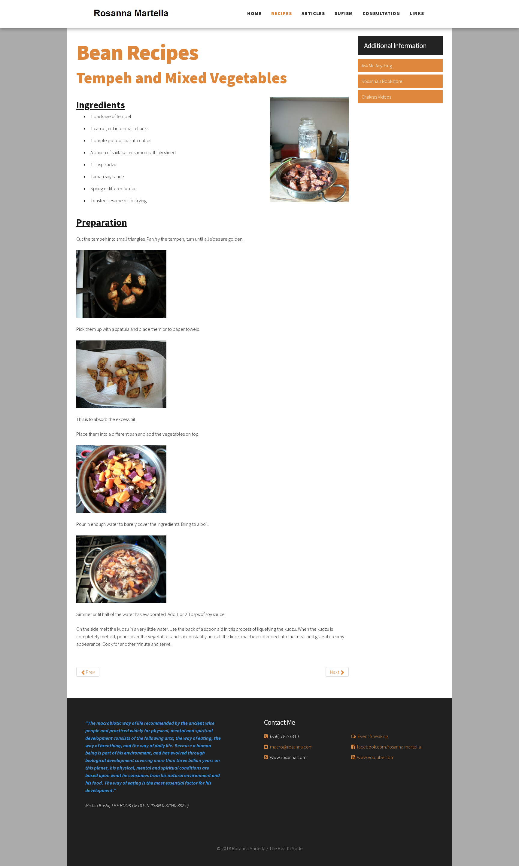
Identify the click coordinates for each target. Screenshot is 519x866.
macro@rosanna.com (291, 747)
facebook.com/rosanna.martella (389, 747)
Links (417, 13)
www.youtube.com (375, 757)
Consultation (381, 13)
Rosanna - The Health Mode (135, 14)
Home (254, 13)
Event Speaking (373, 736)
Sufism (344, 13)
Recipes (281, 13)
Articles (313, 13)
